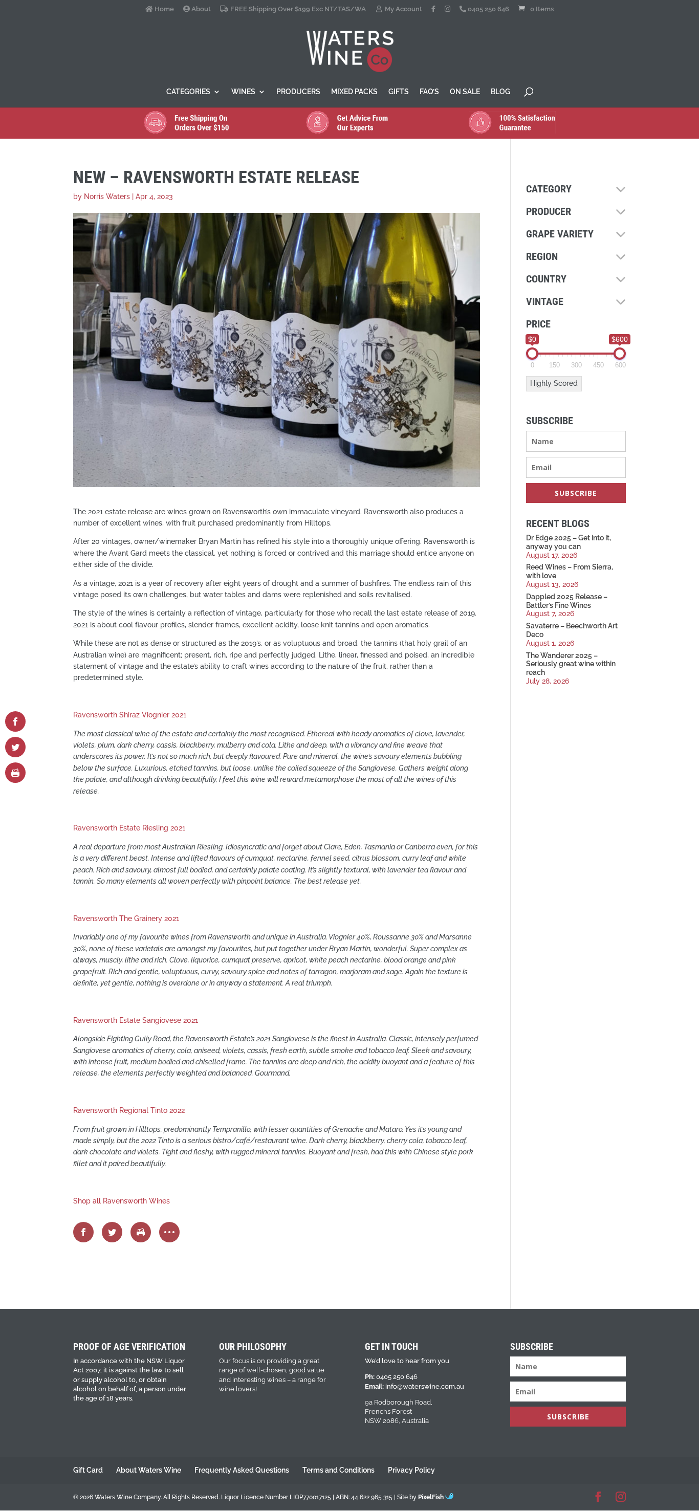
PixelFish (431, 1497)
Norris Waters (107, 196)
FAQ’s (429, 92)
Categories (188, 92)
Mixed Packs (354, 92)
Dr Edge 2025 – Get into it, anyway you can (568, 542)
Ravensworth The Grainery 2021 (126, 918)
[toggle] (621, 189)
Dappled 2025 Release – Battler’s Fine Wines (566, 601)
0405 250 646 (487, 9)
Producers (298, 92)
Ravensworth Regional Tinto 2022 (129, 1110)
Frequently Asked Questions (241, 1470)
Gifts (398, 92)
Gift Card (88, 1470)
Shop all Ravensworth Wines (121, 1201)
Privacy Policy (411, 1470)
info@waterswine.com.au (424, 1386)
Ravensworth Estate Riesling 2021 (129, 828)
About (200, 9)
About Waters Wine (148, 1470)
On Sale (465, 92)
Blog (500, 92)
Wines (243, 92)
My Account (402, 9)
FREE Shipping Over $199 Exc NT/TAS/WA (297, 9)
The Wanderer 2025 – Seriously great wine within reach (571, 664)
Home (163, 9)
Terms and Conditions (338, 1470)
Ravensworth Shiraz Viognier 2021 (129, 715)
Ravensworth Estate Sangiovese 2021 (135, 1020)
